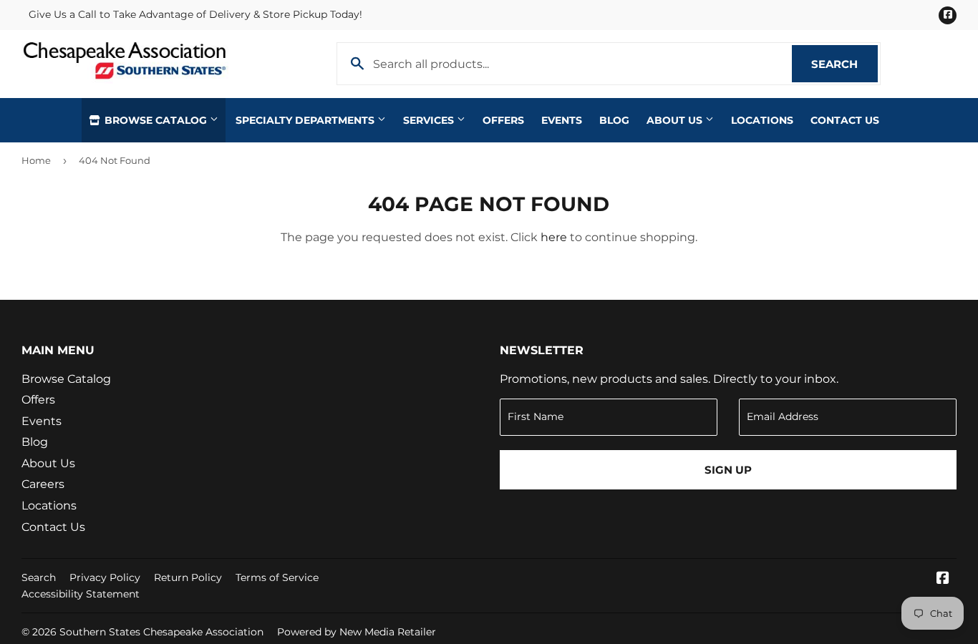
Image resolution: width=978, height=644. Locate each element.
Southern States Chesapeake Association (161, 632)
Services (430, 120)
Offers (503, 120)
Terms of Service (277, 577)
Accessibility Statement (80, 594)
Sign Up (728, 470)
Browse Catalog (156, 120)
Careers (42, 484)
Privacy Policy (104, 577)
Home (36, 160)
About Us (676, 120)
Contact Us (844, 120)
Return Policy (188, 577)
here (554, 237)
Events (561, 120)
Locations (762, 120)
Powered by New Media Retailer (356, 632)
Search (844, 64)
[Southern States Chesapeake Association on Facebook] (942, 579)
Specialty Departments (306, 120)
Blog (614, 120)
